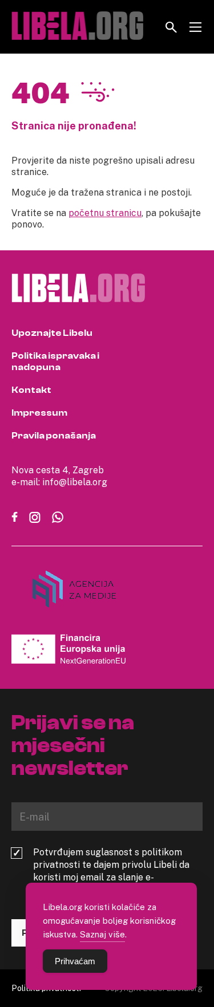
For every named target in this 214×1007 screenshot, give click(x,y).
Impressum (39, 413)
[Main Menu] (195, 27)
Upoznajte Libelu (51, 333)
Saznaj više (102, 934)
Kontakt (31, 390)
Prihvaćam (75, 961)
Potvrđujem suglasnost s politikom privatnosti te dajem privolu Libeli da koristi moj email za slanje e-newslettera (111, 870)
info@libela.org (74, 482)
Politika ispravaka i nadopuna (55, 361)
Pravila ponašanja (53, 436)
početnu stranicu (105, 212)
